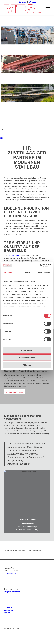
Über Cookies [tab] (44, 272)
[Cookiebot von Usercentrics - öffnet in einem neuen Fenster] (40, 265)
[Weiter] (2, 130)
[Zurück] (1, 130)
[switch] (47, 324)
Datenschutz (8, 610)
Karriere (23, 2)
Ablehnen (27, 365)
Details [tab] (27, 272)
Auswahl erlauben (27, 358)
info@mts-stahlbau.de (12, 591)
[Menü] (46, 9)
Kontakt (33, 2)
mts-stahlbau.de (10, 573)
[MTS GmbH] (22, 9)
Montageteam (14, 255)
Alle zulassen (27, 350)
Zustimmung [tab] (9, 272)
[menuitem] (23, 2)
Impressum (8, 607)
